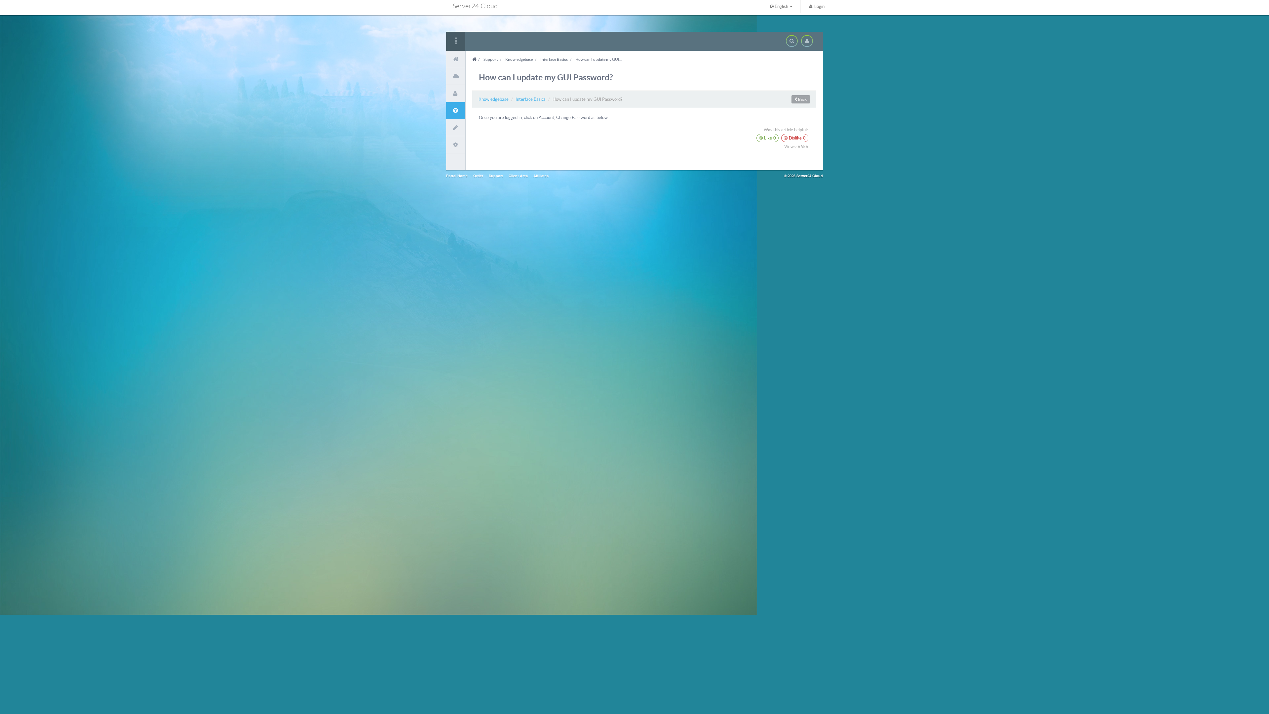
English (781, 6)
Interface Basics (554, 59)
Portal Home (457, 175)
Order (478, 175)
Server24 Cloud (475, 6)
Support (490, 59)
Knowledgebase (519, 59)
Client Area (518, 175)
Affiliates (541, 175)
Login (818, 6)
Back (802, 99)
